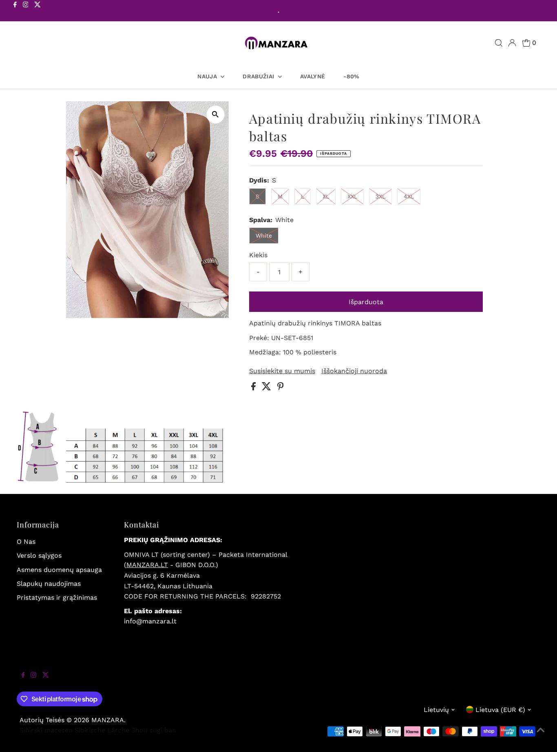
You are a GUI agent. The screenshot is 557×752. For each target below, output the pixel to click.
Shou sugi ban (153, 730)
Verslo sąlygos (39, 555)
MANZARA (107, 720)
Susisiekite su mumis (282, 371)
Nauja (208, 76)
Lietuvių (436, 710)
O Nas (26, 541)
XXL (352, 196)
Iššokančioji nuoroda (354, 371)
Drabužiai (259, 76)
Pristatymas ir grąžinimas (57, 597)
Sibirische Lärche (102, 730)
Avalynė (312, 76)
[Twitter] (37, 11)
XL (326, 196)
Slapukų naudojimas (49, 583)
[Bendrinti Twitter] (267, 388)
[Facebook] (15, 11)
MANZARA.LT (147, 565)
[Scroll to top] (541, 736)
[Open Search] (498, 43)
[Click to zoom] (215, 114)
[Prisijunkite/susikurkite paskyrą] (512, 43)
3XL (380, 196)
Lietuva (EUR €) (500, 710)
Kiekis (258, 255)
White (264, 235)
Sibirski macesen (46, 730)
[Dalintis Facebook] (254, 388)
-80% (351, 76)
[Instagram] (26, 11)
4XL (409, 196)
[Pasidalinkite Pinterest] (280, 388)
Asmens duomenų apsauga (59, 570)
